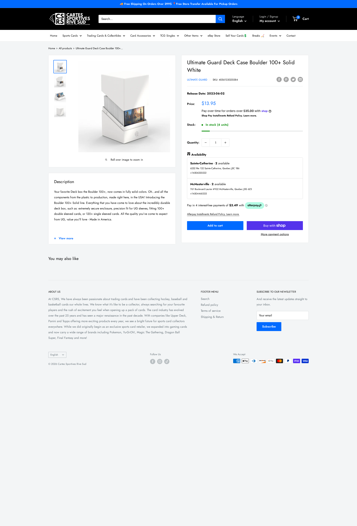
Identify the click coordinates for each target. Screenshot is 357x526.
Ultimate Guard (197, 80)
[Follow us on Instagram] (159, 361)
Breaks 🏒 (258, 36)
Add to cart (215, 225)
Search (205, 299)
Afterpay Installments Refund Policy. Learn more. (213, 214)
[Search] (220, 19)
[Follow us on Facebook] (152, 361)
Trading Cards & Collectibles (104, 36)
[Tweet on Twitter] (293, 79)
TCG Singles (167, 36)
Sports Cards (70, 36)
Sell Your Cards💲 (236, 36)
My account (268, 21)
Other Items (191, 36)
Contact (291, 36)
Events (273, 36)
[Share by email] (300, 79)
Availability (198, 154)
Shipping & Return (212, 317)
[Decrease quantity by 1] (206, 142)
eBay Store (214, 36)
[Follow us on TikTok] (166, 361)
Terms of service (211, 311)
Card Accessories (140, 36)
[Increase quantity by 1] (225, 142)
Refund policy (209, 305)
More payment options (275, 234)
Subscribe (269, 326)
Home (53, 36)
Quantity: (193, 142)
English (54, 354)
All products (65, 48)
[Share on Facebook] (279, 79)
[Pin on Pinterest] (286, 79)
